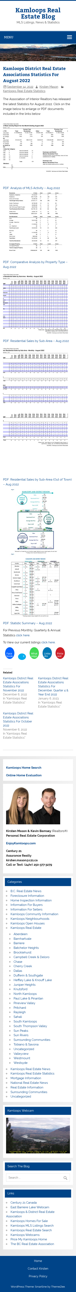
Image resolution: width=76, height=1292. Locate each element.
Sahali (18, 1017)
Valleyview (21, 1054)
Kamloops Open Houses (28, 923)
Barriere (19, 943)
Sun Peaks (21, 1031)
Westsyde (21, 1063)
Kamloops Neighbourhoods (30, 919)
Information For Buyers (27, 905)
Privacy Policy (38, 1276)
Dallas (18, 971)
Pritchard (20, 1008)
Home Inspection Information (31, 900)
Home (38, 1261)
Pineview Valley (24, 1003)
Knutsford (20, 989)
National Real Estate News (29, 1083)
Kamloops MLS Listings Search (32, 1225)
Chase (18, 962)
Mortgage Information (26, 1078)
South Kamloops (25, 1021)
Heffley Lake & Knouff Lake (33, 980)
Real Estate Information (27, 1087)
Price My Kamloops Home (29, 1239)
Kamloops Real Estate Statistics (24, 91)
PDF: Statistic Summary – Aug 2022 (27, 623)
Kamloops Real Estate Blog (38, 13)
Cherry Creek (23, 966)
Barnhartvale (22, 939)
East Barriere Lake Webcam (30, 1207)
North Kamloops (25, 994)
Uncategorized (24, 1049)
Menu (8, 37)
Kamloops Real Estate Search (31, 1230)
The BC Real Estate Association (32, 1244)
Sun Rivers (21, 1035)
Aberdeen (21, 934)
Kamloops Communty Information (34, 914)
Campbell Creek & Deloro (31, 957)
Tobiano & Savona (26, 1044)
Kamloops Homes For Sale (29, 1221)
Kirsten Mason (49, 86)
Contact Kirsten (38, 1268)
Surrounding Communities (32, 1040)
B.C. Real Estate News (26, 891)
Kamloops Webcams (25, 1235)
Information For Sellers (26, 909)
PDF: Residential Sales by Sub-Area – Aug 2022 (36, 341)
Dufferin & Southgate (28, 975)
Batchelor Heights (26, 948)
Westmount (22, 1058)
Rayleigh (20, 1012)
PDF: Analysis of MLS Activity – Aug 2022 (31, 188)
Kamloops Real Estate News (30, 1069)
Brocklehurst (22, 952)
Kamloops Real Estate (26, 928)
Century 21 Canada (24, 1202)
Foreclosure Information (27, 896)
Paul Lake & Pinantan (28, 998)
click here (23, 635)
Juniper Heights (24, 985)
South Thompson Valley (30, 1026)
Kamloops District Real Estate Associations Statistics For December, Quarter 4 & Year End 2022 (53, 686)
